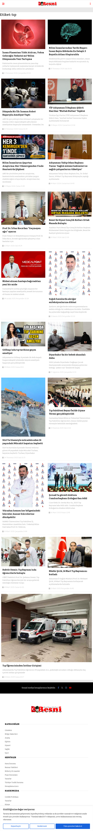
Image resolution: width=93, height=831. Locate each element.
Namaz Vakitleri (11, 767)
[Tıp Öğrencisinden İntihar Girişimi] (46, 662)
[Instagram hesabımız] (66, 687)
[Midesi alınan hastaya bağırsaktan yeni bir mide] (23, 277)
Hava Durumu (10, 764)
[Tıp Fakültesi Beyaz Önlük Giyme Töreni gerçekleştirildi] (70, 406)
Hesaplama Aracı (12, 786)
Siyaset (8, 745)
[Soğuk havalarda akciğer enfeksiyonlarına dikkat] (70, 295)
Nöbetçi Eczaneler (12, 771)
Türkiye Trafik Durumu (14, 782)
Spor (7, 753)
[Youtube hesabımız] (70, 687)
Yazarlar (8, 779)
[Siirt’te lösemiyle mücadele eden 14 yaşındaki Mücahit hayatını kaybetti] (23, 436)
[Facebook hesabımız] (58, 687)
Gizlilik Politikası (11, 797)
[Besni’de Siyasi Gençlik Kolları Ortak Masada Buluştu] (70, 216)
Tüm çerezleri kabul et (72, 826)
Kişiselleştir (16, 826)
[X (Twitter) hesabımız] (62, 687)
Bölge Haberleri (11, 734)
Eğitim (7, 742)
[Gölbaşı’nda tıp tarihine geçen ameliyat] (23, 346)
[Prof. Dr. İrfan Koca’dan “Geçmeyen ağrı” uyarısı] (23, 224)
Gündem (8, 730)
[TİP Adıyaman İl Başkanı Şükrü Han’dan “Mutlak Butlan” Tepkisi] (70, 104)
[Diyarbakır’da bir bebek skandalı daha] (70, 351)
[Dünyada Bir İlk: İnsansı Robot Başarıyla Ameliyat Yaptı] (23, 108)
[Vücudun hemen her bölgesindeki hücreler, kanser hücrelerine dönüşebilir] (23, 507)
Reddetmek (42, 826)
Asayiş (7, 738)
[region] (46, 818)
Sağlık (7, 749)
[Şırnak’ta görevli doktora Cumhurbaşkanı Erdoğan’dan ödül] (70, 491)
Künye (7, 805)
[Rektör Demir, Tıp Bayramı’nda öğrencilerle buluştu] (23, 566)
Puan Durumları (11, 775)
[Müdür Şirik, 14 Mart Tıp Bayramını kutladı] (70, 567)
